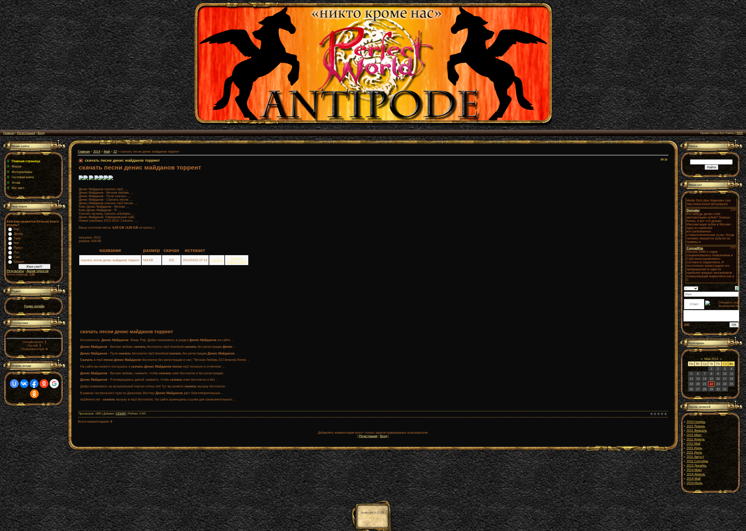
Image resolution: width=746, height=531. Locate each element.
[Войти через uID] (14, 383)
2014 (96, 151)
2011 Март (694, 435)
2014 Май (694, 478)
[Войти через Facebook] (34, 383)
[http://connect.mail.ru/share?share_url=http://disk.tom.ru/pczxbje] (96, 179)
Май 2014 (711, 359)
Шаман (19, 261)
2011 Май (693, 443)
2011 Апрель (696, 439)
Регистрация (26, 133)
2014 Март (694, 470)
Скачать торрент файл (236, 260)
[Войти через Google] (54, 383)
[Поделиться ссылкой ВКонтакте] (81, 179)
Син (17, 257)
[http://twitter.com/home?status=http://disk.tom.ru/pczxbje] (101, 179)
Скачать (217, 260)
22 (115, 151)
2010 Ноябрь (696, 422)
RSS (740, 133)
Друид (18, 233)
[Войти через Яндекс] (44, 383)
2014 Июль (695, 483)
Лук (16, 252)
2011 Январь (696, 426)
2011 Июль (694, 452)
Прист (18, 247)
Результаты (15, 271)
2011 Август (695, 456)
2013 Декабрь (697, 465)
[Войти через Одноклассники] (34, 393)
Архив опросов (38, 271)
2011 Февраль (697, 430)
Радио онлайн (34, 306)
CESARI (121, 413)
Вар (16, 229)
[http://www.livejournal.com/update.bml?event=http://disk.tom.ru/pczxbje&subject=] (110, 179)
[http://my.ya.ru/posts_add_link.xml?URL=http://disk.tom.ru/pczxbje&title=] (91, 179)
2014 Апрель (696, 474)
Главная (8, 133)
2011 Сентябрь (697, 461)
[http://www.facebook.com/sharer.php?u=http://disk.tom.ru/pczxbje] (106, 179)
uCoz (372, 519)
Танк (17, 238)
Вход (41, 133)
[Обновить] (737, 288)
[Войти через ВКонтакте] (24, 383)
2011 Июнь (694, 448)
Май (107, 151)
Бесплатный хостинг (372, 515)
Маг (16, 243)
